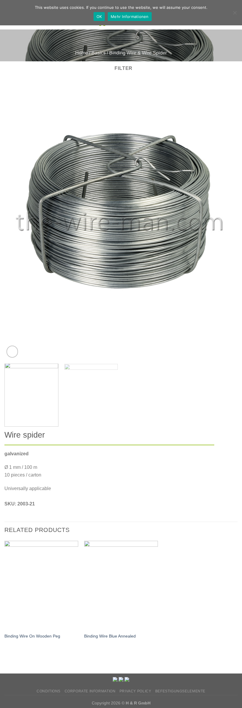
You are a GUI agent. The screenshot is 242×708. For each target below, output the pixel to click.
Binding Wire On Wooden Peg (32, 636)
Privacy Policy (135, 691)
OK (99, 16)
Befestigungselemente (180, 691)
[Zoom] (12, 352)
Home (81, 52)
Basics (98, 52)
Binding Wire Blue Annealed (110, 636)
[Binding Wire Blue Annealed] (121, 585)
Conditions (48, 691)
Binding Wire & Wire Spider (138, 52)
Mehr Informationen (130, 16)
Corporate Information (90, 691)
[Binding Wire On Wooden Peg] (41, 585)
